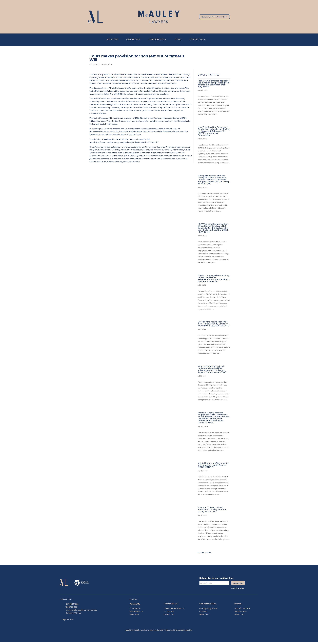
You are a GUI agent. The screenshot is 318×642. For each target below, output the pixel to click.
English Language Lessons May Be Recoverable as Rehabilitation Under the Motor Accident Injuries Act (213, 278)
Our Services (156, 40)
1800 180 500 (71, 607)
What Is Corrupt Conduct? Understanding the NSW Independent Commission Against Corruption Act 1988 (212, 369)
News (178, 40)
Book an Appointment (214, 17)
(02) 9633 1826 (72, 604)
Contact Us (196, 40)
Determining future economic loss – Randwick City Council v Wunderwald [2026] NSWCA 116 (213, 324)
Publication (107, 64)
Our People (133, 40)
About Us (112, 40)
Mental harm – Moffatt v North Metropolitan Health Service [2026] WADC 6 (213, 465)
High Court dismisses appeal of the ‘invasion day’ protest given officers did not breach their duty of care (213, 84)
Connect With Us (73, 613)
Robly (242, 588)
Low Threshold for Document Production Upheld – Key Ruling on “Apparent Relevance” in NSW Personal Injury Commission (213, 131)
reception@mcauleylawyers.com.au (81, 610)
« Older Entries (204, 552)
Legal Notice (67, 619)
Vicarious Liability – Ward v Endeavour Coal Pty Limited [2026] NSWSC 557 (212, 509)
